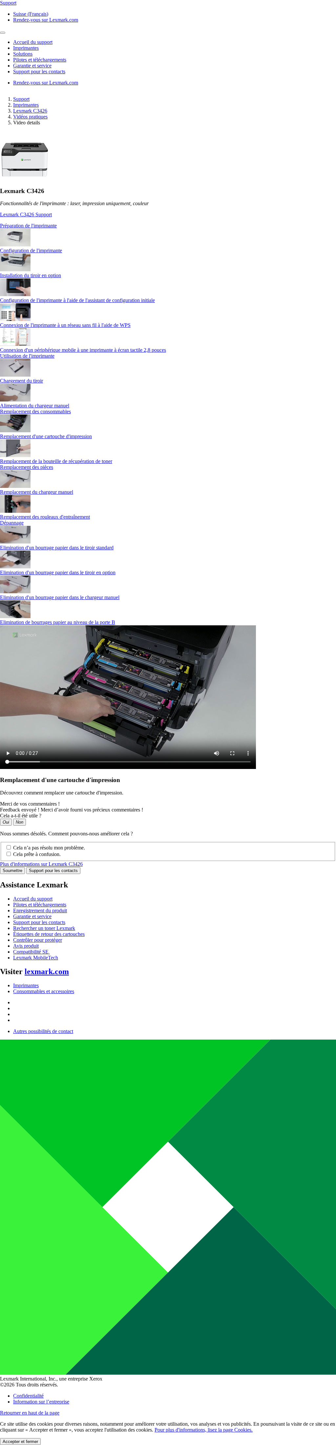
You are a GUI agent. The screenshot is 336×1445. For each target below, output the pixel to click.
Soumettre (12, 870)
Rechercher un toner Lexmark (44, 928)
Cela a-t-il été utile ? (20, 815)
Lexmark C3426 (30, 111)
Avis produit (26, 946)
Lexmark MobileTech (35, 957)
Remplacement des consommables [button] (35, 411)
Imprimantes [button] (26, 48)
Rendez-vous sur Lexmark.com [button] (45, 20)
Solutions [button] (22, 54)
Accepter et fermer (20, 1441)
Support (21, 99)
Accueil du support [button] (32, 42)
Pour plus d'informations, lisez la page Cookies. (204, 1430)
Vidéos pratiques (30, 116)
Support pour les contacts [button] (39, 71)
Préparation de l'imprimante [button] (28, 225)
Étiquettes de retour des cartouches (49, 934)
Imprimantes (26, 105)
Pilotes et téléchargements (39, 904)
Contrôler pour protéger (37, 940)
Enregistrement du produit (40, 910)
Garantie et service (32, 916)
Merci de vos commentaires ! (30, 804)
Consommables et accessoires (43, 991)
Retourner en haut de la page (29, 1413)
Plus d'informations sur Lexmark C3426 (41, 864)
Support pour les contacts (53, 870)
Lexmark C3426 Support (26, 214)
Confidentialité (28, 1396)
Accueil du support (32, 898)
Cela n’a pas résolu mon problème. (49, 847)
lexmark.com (47, 971)
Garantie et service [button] (32, 65)
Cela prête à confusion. (37, 854)
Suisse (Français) (30, 14)
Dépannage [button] (12, 523)
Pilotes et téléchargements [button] (39, 59)
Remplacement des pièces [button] (26, 467)
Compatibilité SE (31, 951)
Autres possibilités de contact (43, 1031)
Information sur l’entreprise (41, 1401)
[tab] (168, 226)
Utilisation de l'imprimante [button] (27, 356)
